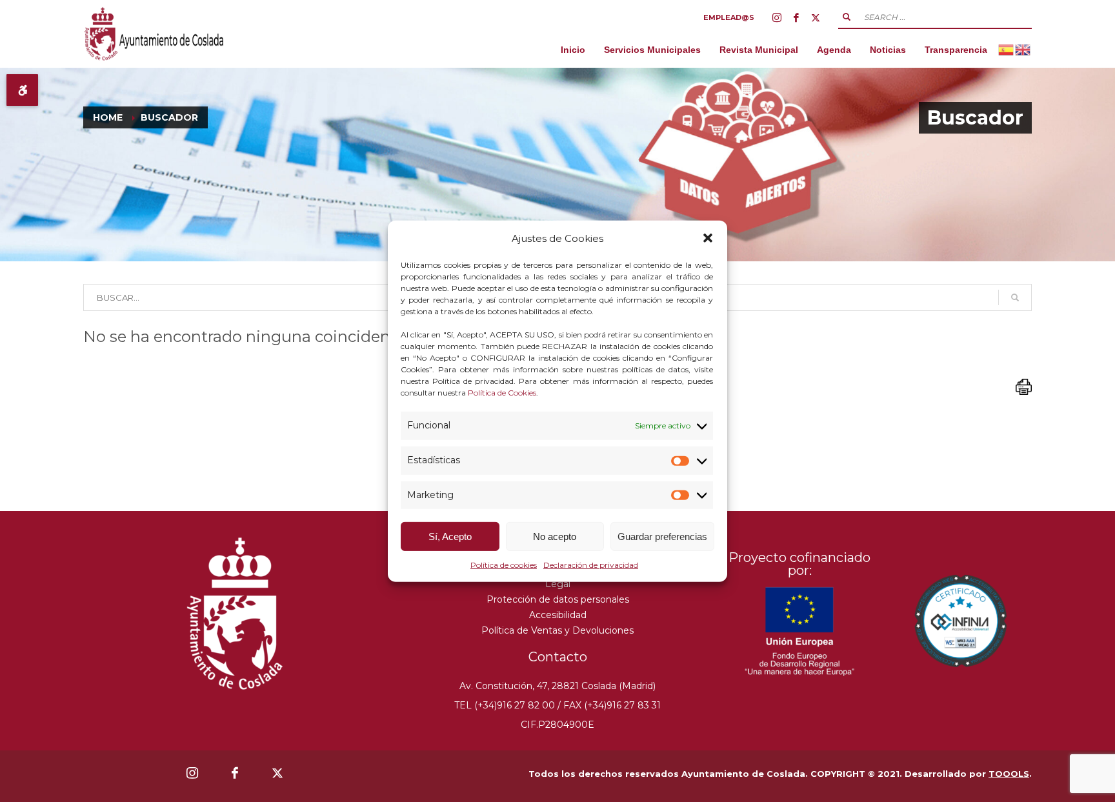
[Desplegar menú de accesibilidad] (22, 90)
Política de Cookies (502, 392)
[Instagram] (777, 17)
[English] (1023, 49)
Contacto (557, 657)
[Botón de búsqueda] (846, 16)
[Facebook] (796, 17)
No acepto (554, 536)
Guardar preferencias (662, 536)
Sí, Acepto (450, 536)
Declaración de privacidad (590, 565)
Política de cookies (503, 565)
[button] (707, 238)
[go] (1015, 297)
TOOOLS (1009, 773)
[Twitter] (815, 17)
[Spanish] (1006, 49)
